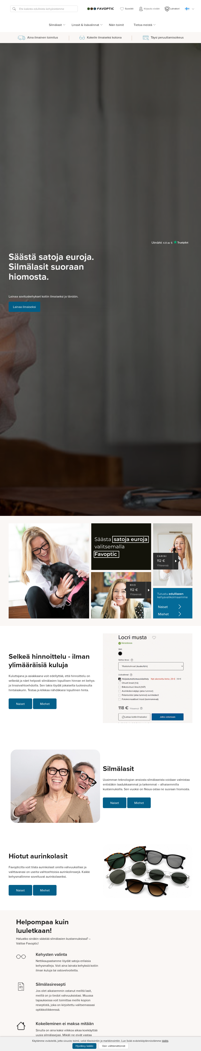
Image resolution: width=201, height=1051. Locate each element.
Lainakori (175, 8)
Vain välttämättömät (113, 1046)
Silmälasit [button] (55, 25)
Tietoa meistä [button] (143, 25)
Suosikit (129, 8)
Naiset (163, 606)
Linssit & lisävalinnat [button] (85, 25)
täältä (165, 1041)
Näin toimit (116, 25)
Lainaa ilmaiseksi (24, 307)
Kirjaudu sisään (151, 8)
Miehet (163, 614)
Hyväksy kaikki (84, 1046)
